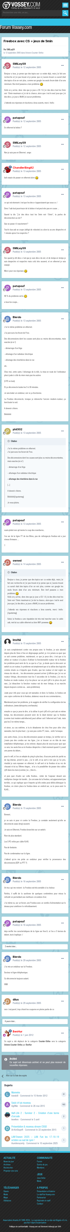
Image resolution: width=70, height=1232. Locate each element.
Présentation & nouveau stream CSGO (29, 1127)
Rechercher (8, 1168)
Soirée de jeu (42, 1165)
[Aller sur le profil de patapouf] (7, 119)
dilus (16, 999)
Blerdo (17, 317)
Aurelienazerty (17, 1143)
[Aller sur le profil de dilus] (7, 1001)
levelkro (15, 1120)
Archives (7, 1165)
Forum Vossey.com (16, 27)
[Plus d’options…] (62, 66)
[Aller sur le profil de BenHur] (7, 1033)
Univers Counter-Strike (34, 53)
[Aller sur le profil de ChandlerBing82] (7, 169)
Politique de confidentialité (18, 1227)
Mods (39, 1181)
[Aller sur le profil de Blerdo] (7, 319)
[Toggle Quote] (8, 441)
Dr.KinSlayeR (17, 1130)
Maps (6, 1198)
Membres (40, 1168)
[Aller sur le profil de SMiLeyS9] (7, 65)
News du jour (9, 1162)
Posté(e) (27, 67)
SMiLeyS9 (11, 50)
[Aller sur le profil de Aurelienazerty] (7, 1139)
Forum (39, 1162)
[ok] (65, 13)
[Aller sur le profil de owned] (7, 562)
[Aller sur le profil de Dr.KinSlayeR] (7, 1128)
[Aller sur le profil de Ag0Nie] (7, 1104)
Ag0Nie (14, 1106)
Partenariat (41, 1198)
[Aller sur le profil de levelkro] (7, 1115)
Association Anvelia (11, 1220)
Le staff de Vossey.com (46, 1195)
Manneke (15, 1093)
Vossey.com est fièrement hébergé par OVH (45, 1227)
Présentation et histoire (46, 1192)
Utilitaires (7, 1201)
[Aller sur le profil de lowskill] (7, 1094)
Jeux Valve (41, 1178)
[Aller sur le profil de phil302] (7, 431)
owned (17, 560)
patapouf (19, 117)
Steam (6, 1192)
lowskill (14, 1096)
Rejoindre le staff (43, 1201)
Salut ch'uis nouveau (21, 1103)
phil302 (17, 429)
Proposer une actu (11, 1171)
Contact (40, 1204)
